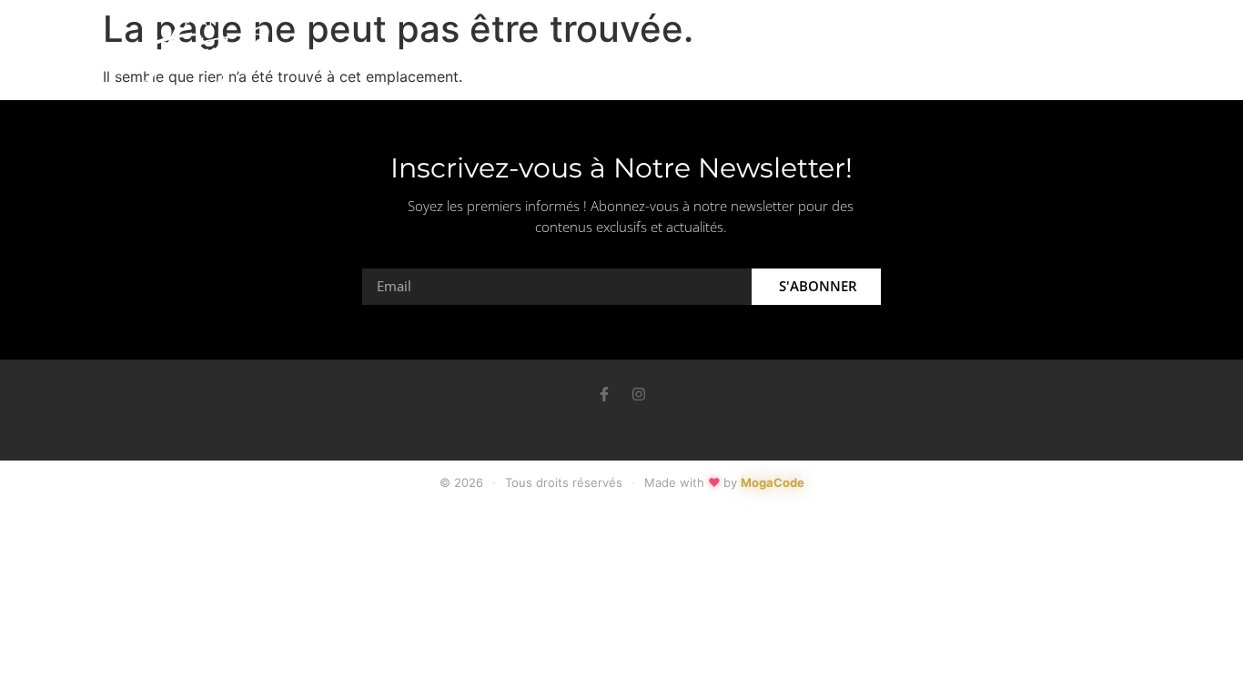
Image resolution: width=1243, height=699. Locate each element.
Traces (716, 57)
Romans (623, 57)
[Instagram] (639, 394)
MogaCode (772, 482)
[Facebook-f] (604, 394)
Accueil (528, 57)
